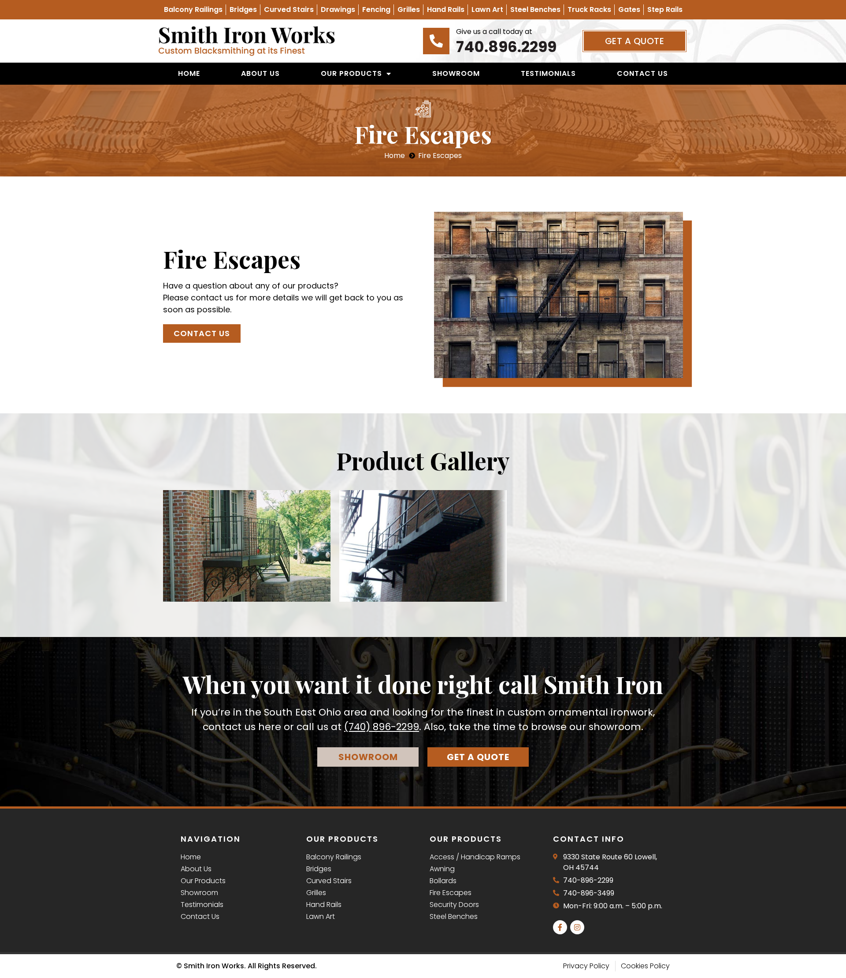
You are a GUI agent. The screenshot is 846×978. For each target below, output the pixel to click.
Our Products (351, 73)
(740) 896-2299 (381, 727)
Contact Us (642, 73)
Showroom (456, 73)
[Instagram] (577, 927)
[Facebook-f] (560, 927)
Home (189, 73)
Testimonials (548, 73)
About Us (260, 73)
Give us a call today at (494, 31)
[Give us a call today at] (436, 41)
